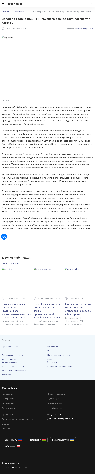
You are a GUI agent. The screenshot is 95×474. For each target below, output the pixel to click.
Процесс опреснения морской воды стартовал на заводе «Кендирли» (78, 309)
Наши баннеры (55, 408)
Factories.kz (14, 4)
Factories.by (35, 439)
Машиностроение (84, 28)
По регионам (8, 403)
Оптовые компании (57, 394)
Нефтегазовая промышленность (61, 351)
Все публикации (10, 263)
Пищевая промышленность (59, 355)
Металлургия (53, 346)
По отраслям (8, 398)
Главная (5, 11)
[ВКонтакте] (4, 237)
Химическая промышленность (14, 370)
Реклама (6, 428)
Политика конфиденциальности (17, 419)
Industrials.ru (10, 439)
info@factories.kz (55, 414)
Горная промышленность (12, 346)
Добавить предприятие (59, 418)
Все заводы (7, 394)
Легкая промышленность (12, 351)
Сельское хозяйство (10, 362)
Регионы (51, 359)
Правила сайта (9, 414)
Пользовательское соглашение (15, 467)
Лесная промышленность (12, 355)
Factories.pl (9, 446)
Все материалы (55, 403)
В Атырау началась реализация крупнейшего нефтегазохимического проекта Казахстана (16, 310)
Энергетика (52, 362)
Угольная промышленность (13, 366)
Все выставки (8, 408)
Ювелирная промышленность (60, 366)
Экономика (6, 374)
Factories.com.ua (60, 439)
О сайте (5, 424)
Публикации (18, 11)
